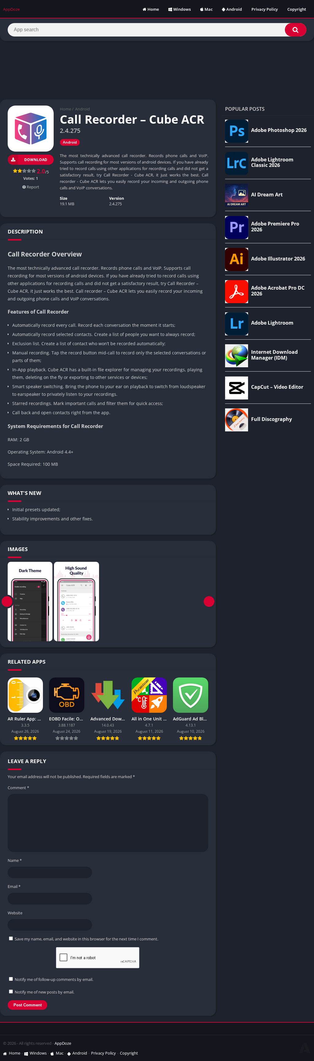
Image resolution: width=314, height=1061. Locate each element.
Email (14, 886)
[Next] (209, 602)
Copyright (296, 9)
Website (15, 913)
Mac (209, 9)
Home (153, 9)
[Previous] (7, 602)
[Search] (295, 30)
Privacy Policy (264, 9)
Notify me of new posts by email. (44, 992)
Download (35, 159)
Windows (182, 9)
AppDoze (63, 1043)
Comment (18, 787)
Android (234, 9)
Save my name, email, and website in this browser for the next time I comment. (86, 939)
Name (15, 860)
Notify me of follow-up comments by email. (54, 979)
